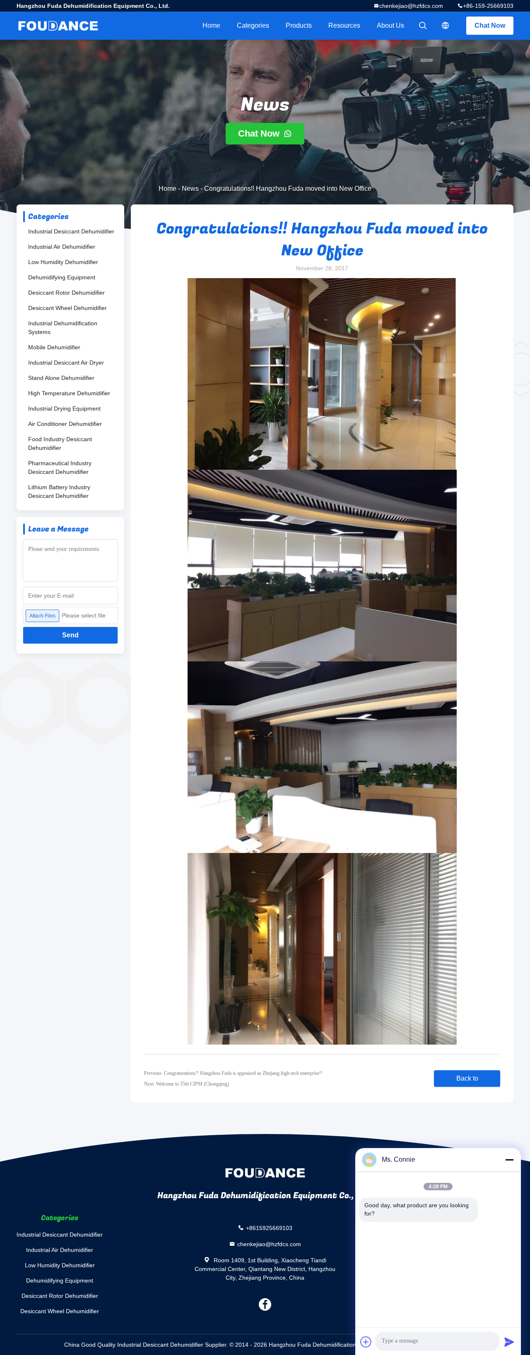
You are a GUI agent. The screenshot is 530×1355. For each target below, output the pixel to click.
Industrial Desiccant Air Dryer (66, 362)
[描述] (445, 26)
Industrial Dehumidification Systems (62, 327)
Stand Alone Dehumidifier (61, 378)
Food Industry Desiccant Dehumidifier (60, 443)
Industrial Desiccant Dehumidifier (71, 231)
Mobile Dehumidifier (54, 347)
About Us (390, 25)
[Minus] (509, 1160)
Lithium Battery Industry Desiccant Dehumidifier (59, 491)
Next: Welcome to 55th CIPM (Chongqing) (186, 1084)
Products (299, 25)
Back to (467, 1078)
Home (211, 25)
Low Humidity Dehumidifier (63, 262)
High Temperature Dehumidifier (69, 393)
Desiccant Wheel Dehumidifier (67, 308)
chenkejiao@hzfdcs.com (411, 5)
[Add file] (366, 1342)
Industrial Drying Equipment (64, 408)
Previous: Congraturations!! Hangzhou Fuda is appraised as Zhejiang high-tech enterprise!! (233, 1073)
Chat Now (490, 25)
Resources (344, 25)
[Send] (509, 1342)
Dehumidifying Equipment (61, 277)
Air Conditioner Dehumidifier (65, 423)
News (190, 188)
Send (70, 635)
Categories (253, 25)
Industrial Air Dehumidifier (61, 246)
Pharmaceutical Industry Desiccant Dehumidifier (60, 467)
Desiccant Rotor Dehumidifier (66, 292)
